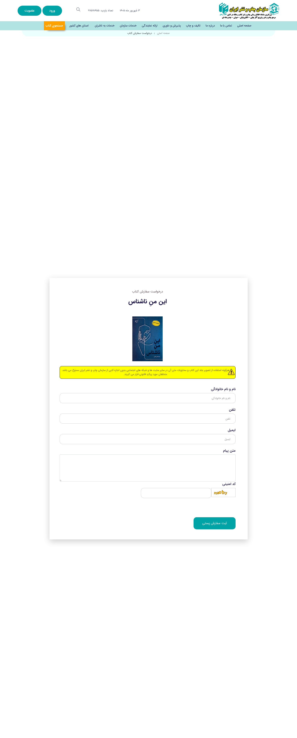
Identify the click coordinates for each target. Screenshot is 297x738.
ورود (52, 10)
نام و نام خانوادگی (223, 389)
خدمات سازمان (128, 25)
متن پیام (229, 450)
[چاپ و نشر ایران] (249, 10)
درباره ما (210, 25)
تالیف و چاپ (193, 25)
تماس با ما (226, 25)
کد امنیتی (229, 484)
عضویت (29, 10)
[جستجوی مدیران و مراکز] (78, 9)
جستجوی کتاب (54, 25)
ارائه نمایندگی (149, 25)
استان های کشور (78, 25)
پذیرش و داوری (172, 25)
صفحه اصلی (244, 25)
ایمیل (232, 430)
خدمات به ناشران (105, 25)
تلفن (232, 409)
